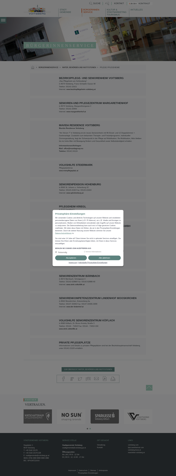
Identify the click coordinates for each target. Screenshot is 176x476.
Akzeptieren (71, 258)
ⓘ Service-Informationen (92, 251)
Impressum (73, 262)
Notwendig (62, 252)
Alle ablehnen (104, 258)
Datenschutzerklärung (63, 233)
